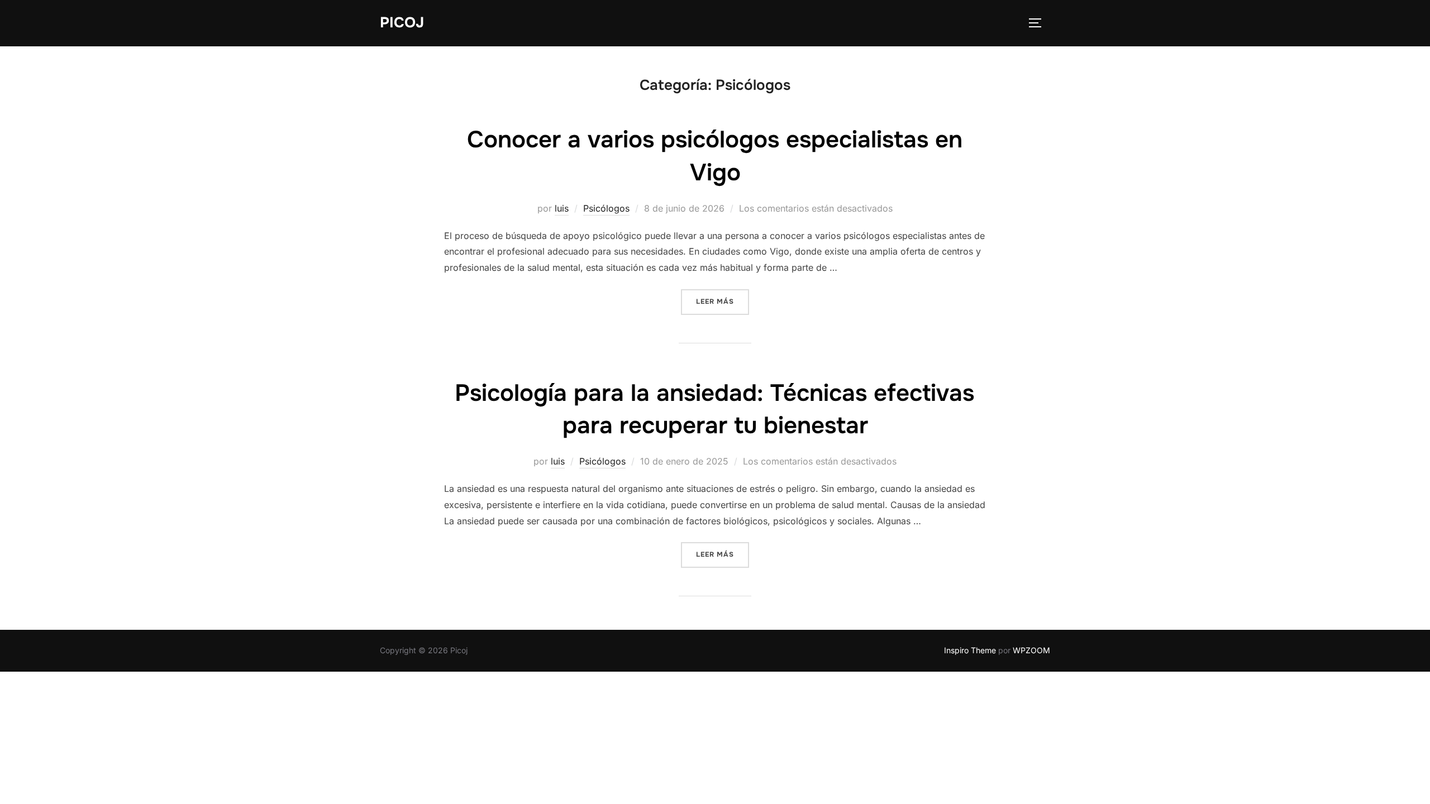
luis (562, 208)
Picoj (402, 22)
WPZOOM (1031, 650)
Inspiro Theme (970, 650)
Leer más (722, 301)
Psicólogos (606, 208)
